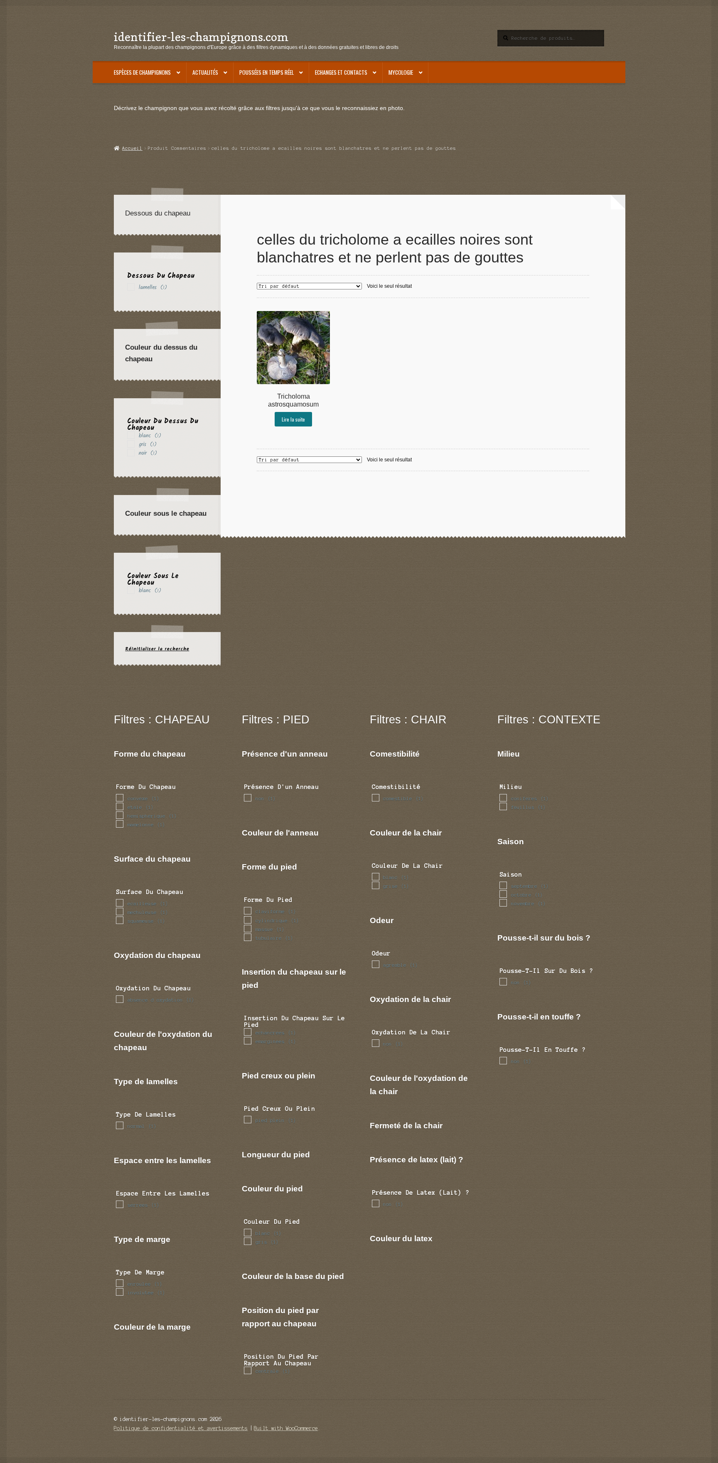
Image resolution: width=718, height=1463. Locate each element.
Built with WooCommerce (286, 1428)
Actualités (205, 72)
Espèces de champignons (142, 72)
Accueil (132, 148)
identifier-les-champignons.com (201, 37)
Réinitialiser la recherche (157, 649)
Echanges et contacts (341, 72)
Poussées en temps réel (266, 72)
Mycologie (401, 72)
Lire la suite (293, 419)
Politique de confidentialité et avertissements (181, 1428)
